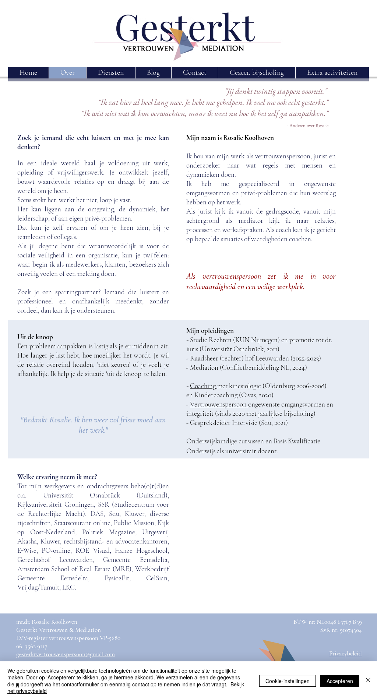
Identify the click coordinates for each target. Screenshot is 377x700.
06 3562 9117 (31, 646)
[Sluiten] (368, 680)
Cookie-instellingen (287, 681)
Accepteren (340, 681)
